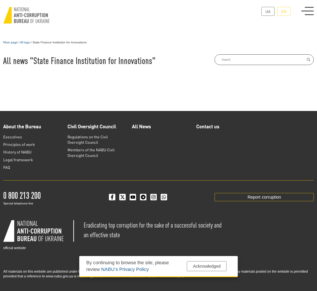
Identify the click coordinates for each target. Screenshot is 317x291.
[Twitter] (122, 197)
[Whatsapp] (164, 197)
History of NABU (17, 151)
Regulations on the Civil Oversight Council (87, 139)
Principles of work (19, 144)
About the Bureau (22, 126)
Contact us (207, 126)
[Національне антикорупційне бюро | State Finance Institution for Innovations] (26, 15)
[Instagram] (153, 197)
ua (267, 11)
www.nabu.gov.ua (59, 276)
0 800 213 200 (22, 195)
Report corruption (264, 197)
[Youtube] (133, 197)
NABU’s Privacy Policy (125, 269)
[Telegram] (143, 197)
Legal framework (18, 159)
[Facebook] (112, 197)
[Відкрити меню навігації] (307, 11)
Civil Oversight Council (91, 126)
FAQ (6, 167)
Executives (12, 136)
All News (141, 126)
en (283, 11)
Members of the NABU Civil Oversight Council (91, 152)
